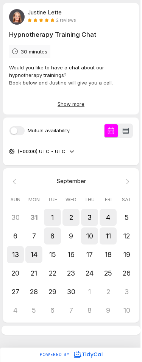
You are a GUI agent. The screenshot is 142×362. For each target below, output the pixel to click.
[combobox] (18, 151)
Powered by (55, 354)
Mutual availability (49, 130)
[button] (52, 217)
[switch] (17, 130)
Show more (71, 104)
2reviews (66, 20)
